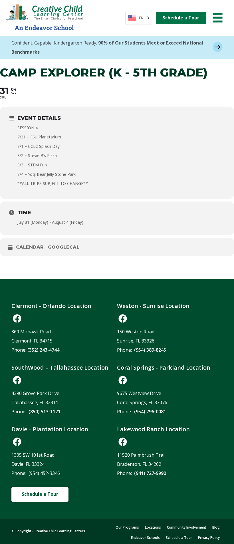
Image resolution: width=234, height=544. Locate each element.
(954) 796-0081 (150, 411)
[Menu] (217, 18)
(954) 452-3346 (44, 473)
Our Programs (127, 527)
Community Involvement (186, 527)
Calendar (30, 247)
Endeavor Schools (145, 537)
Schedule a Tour (179, 537)
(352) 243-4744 (43, 350)
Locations (153, 527)
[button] (17, 318)
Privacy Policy (209, 537)
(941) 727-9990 (150, 473)
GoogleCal (63, 247)
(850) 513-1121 (44, 411)
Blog (216, 527)
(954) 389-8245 (150, 350)
